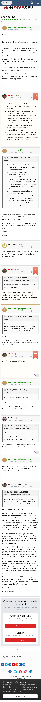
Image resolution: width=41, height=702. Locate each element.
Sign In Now (20, 640)
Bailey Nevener (15, 484)
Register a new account (20, 626)
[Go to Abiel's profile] (4, 96)
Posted (15, 29)
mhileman (12, 244)
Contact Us (20, 679)
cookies (19, 685)
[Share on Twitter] (6, 664)
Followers (19, 649)
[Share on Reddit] (16, 664)
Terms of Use (26, 677)
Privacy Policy (13, 677)
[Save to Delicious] (23, 664)
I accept (21, 696)
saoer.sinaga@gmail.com (14, 280)
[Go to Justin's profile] (4, 419)
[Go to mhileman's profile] (4, 245)
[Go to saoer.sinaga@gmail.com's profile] (4, 28)
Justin (11, 418)
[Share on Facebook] (2, 664)
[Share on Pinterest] (13, 664)
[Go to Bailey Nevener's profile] (4, 485)
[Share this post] (31, 29)
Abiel (30, 158)
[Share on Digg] (20, 664)
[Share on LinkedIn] (9, 664)
